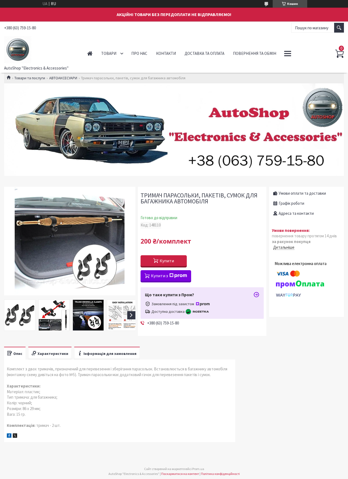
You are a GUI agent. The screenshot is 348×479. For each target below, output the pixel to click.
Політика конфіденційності (220, 474)
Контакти (166, 53)
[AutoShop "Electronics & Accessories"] (40, 48)
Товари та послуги (29, 77)
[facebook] (9, 436)
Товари (108, 53)
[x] (15, 436)
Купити (167, 260)
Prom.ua (198, 469)
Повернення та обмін (254, 53)
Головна (90, 53)
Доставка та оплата (204, 53)
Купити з (159, 275)
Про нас (139, 53)
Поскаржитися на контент (180, 474)
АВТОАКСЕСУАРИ (63, 77)
